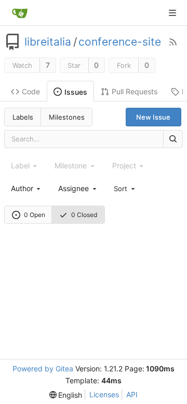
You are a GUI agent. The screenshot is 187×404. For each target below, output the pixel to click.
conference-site (119, 42)
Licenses (104, 394)
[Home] (19, 13)
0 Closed (84, 215)
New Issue (153, 117)
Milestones (67, 117)
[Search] (173, 139)
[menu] (125, 188)
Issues (75, 92)
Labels (22, 117)
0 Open (34, 215)
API (132, 394)
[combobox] (26, 188)
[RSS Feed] (173, 42)
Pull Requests (134, 91)
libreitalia (47, 42)
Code (31, 91)
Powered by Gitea (42, 368)
